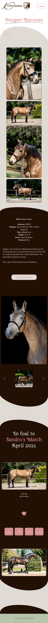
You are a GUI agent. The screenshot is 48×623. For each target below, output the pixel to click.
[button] (4, 378)
